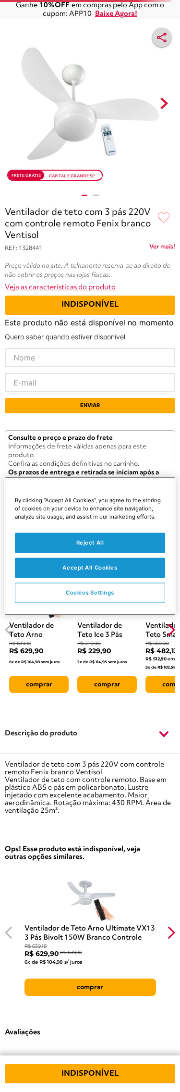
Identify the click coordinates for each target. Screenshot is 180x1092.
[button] (90, 734)
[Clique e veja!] (162, 248)
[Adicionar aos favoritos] (163, 218)
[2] (96, 195)
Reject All (90, 542)
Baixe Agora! (116, 14)
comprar (39, 684)
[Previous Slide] (9, 629)
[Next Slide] (171, 629)
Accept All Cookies (89, 567)
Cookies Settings (90, 592)
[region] (89, 546)
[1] (84, 195)
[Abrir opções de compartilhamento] (161, 37)
